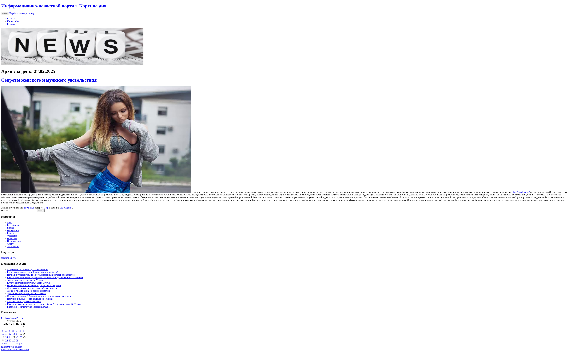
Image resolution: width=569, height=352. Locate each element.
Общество (12, 235)
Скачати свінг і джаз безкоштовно (24, 301)
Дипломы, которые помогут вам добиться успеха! (32, 288)
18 (6, 337)
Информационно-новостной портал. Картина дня (53, 5)
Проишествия (14, 241)
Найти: (4, 210)
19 (10, 337)
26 (10, 340)
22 (21, 337)
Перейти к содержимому (21, 13)
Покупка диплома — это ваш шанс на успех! (30, 299)
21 (17, 337)
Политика (12, 238)
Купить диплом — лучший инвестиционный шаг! (32, 272)
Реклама (11, 24)
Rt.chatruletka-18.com (11, 346)
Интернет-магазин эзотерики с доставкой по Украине (34, 285)
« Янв (5, 343)
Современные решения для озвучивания (27, 269)
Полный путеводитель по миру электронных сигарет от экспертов (41, 274)
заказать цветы (8, 258)
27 (13, 340)
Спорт (10, 243)
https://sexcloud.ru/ (521, 192)
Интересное (13, 230)
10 (3, 334)
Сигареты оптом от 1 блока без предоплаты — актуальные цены (39, 296)
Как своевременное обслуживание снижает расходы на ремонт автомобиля (45, 277)
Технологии (13, 246)
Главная (11, 18)
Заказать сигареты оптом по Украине (26, 280)
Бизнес (10, 227)
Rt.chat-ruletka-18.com (12, 318)
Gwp (46, 207)
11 (6, 334)
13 (13, 334)
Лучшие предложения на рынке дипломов (28, 291)
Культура (11, 233)
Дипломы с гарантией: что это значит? (26, 293)
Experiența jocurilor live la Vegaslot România (28, 307)
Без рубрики (66, 207)
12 (10, 334)
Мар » (19, 343)
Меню (5, 13)
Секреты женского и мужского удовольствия (49, 80)
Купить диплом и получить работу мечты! (28, 283)
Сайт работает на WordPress (15, 349)
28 (17, 340)
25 (6, 340)
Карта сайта (13, 21)
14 (17, 334)
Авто (9, 222)
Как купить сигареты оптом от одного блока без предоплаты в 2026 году (44, 304)
